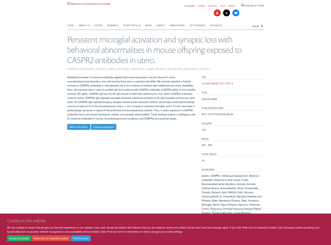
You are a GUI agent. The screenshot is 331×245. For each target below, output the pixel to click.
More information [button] (78, 127)
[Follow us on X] (227, 13)
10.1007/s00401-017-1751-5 (217, 83)
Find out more (80, 238)
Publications (177, 25)
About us (84, 25)
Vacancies (216, 25)
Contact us (212, 5)
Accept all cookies (19, 238)
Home (70, 25)
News (149, 25)
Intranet (231, 5)
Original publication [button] (103, 127)
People (98, 25)
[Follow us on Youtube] (217, 13)
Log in (222, 5)
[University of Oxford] (250, 5)
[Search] (262, 26)
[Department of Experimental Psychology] (88, 2)
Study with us (132, 25)
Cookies (201, 5)
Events (160, 25)
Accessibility (189, 5)
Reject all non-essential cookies (51, 238)
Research (112, 25)
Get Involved (197, 25)
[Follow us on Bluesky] (235, 13)
